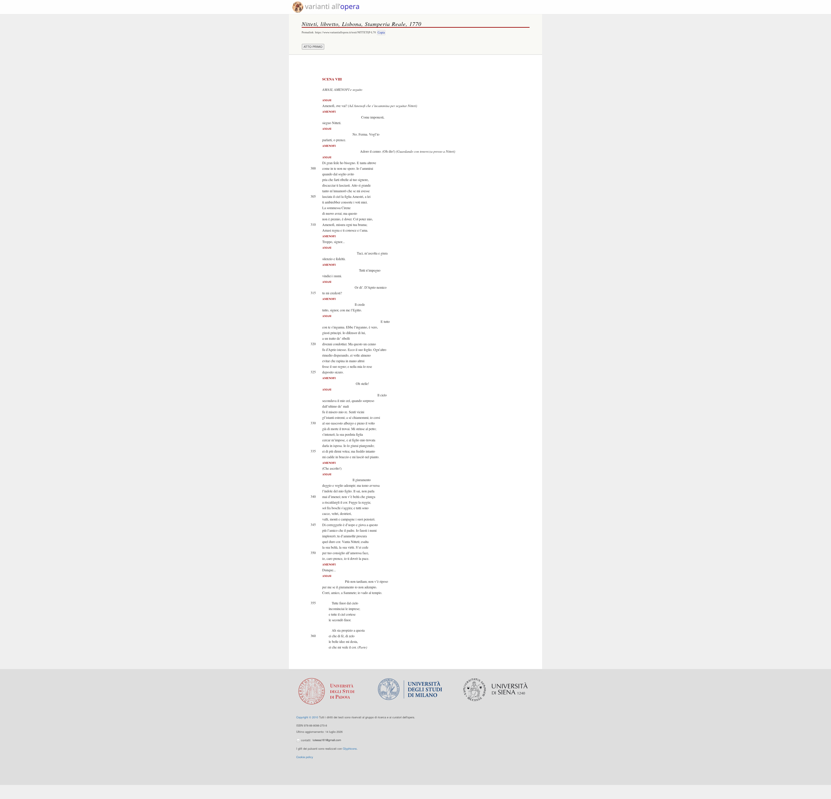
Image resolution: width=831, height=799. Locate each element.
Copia (381, 32)
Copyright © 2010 (307, 717)
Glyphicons (350, 748)
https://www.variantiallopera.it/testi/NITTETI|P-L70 (345, 32)
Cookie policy (304, 757)
